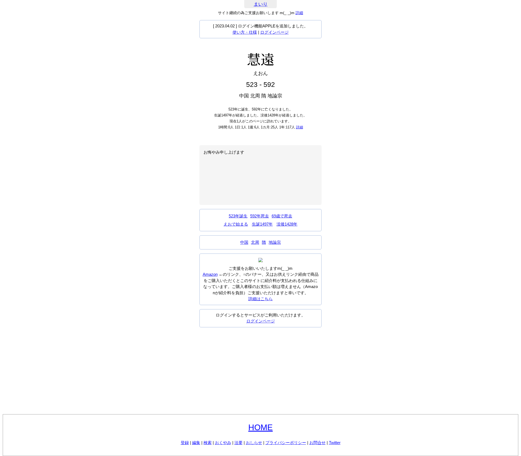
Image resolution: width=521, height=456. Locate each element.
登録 (185, 442)
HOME (260, 427)
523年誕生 (238, 216)
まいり (261, 4)
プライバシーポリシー (285, 442)
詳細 (299, 13)
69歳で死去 (282, 216)
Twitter (335, 442)
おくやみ (223, 442)
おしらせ (254, 442)
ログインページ (274, 32)
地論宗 (275, 242)
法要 (238, 442)
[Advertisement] (260, 371)
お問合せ (317, 442)
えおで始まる (236, 224)
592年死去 (259, 216)
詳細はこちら (260, 298)
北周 (255, 242)
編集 (196, 442)
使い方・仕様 (245, 32)
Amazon (210, 274)
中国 (244, 242)
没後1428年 (287, 224)
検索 (208, 442)
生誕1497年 (262, 224)
